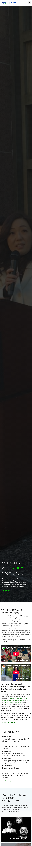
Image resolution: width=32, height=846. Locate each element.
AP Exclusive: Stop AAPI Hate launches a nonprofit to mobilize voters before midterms (15, 775)
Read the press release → (9, 722)
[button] (29, 2)
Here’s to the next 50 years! (10, 768)
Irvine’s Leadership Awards (12, 702)
